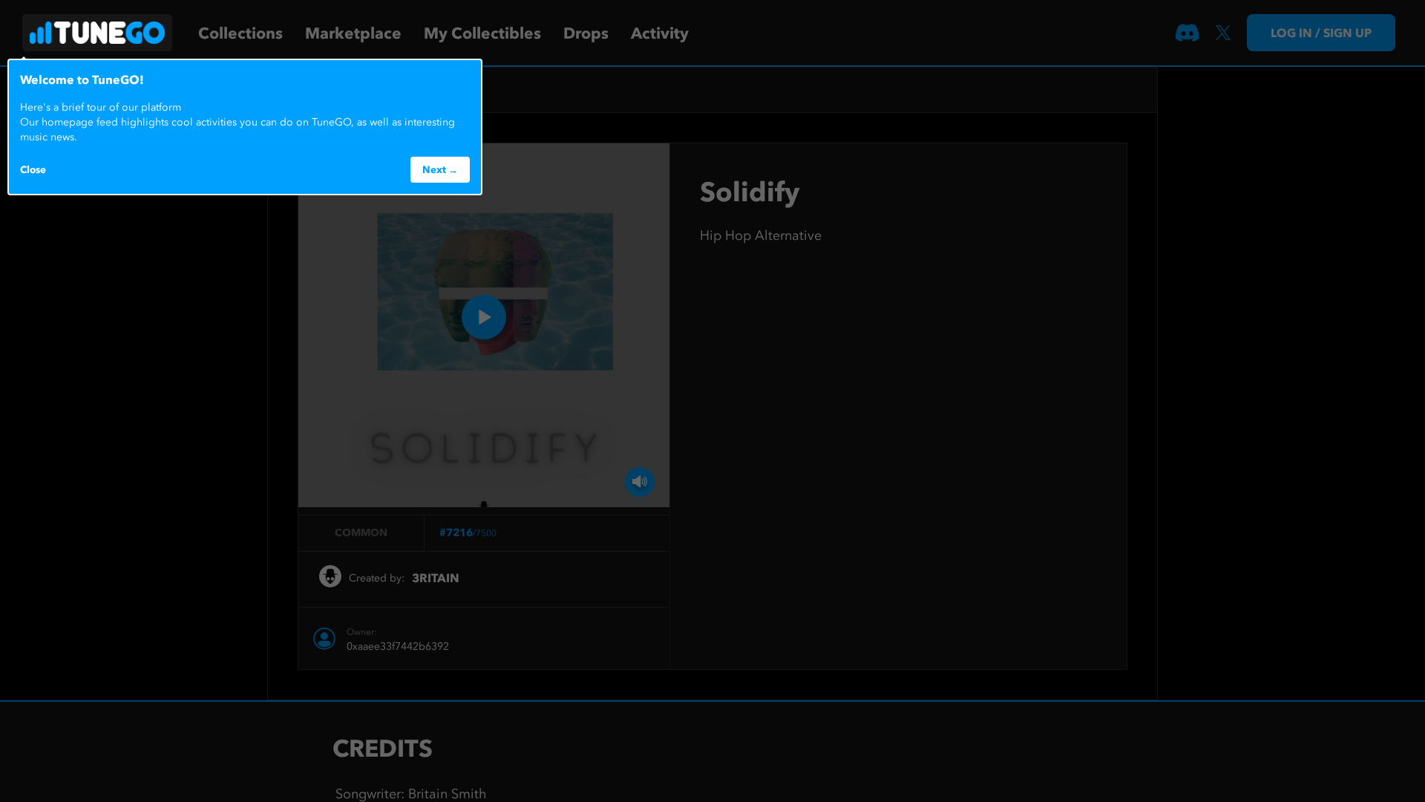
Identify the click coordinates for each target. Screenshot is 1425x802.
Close (33, 169)
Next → (440, 169)
